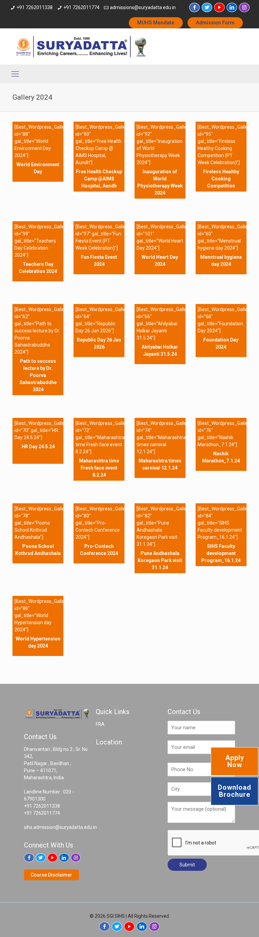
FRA (100, 724)
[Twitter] (207, 7)
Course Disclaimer (51, 875)
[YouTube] (219, 7)
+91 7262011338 (35, 7)
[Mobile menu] (15, 74)
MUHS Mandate (155, 23)
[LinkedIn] (232, 7)
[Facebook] (194, 7)
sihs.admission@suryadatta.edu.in (60, 827)
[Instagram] (244, 7)
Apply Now (234, 761)
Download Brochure (234, 791)
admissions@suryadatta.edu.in (143, 7)
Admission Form (215, 23)
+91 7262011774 (81, 7)
